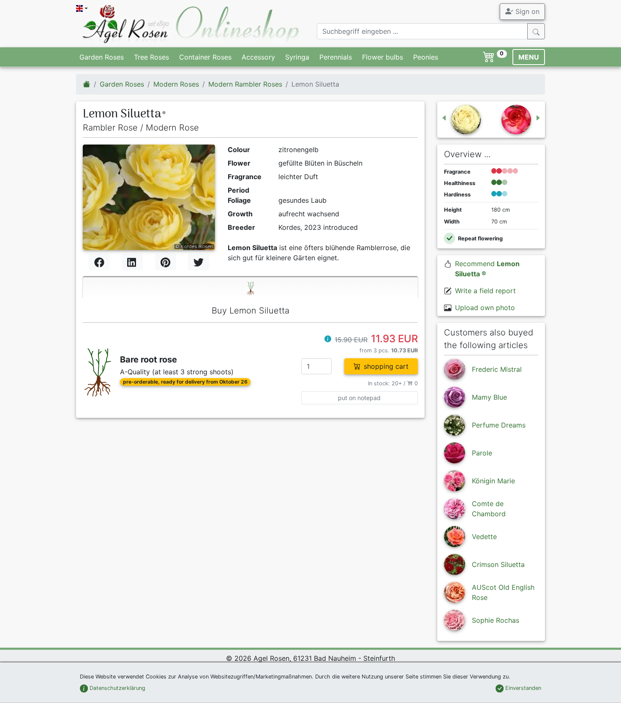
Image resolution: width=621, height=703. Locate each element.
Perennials (335, 57)
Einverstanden (522, 688)
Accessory (258, 57)
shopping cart (386, 366)
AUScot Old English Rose (503, 592)
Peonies (425, 57)
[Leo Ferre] (521, 119)
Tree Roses (151, 57)
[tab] (250, 288)
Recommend (487, 268)
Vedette (484, 536)
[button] (327, 339)
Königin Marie (493, 481)
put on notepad (359, 397)
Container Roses (205, 57)
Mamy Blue (489, 397)
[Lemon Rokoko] (461, 119)
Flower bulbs (382, 57)
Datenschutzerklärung (116, 688)
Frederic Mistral (497, 369)
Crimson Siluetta (498, 564)
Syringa (297, 57)
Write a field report (485, 290)
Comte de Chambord (489, 508)
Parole (482, 453)
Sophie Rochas (495, 620)
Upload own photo (485, 307)
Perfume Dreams (499, 425)
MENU (528, 57)
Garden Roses (101, 57)
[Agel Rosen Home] (86, 84)
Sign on (526, 11)
